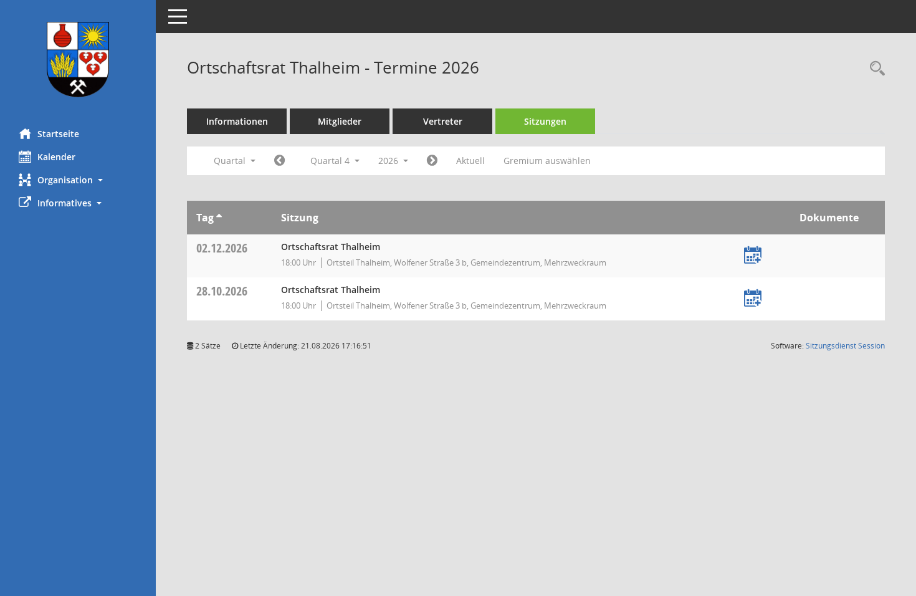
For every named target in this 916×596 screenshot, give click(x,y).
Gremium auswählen (547, 160)
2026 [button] (389, 160)
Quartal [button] (231, 160)
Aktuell (470, 160)
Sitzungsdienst (845, 345)
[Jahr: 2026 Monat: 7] (279, 161)
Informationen (237, 121)
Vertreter (442, 121)
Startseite (58, 134)
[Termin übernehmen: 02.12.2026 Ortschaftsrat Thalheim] (753, 256)
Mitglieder (339, 121)
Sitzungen (545, 121)
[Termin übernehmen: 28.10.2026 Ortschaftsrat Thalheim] (753, 299)
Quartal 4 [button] (331, 160)
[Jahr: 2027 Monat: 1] (432, 161)
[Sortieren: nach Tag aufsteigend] (219, 217)
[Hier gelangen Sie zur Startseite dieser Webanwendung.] (78, 59)
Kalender (56, 157)
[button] (78, 179)
